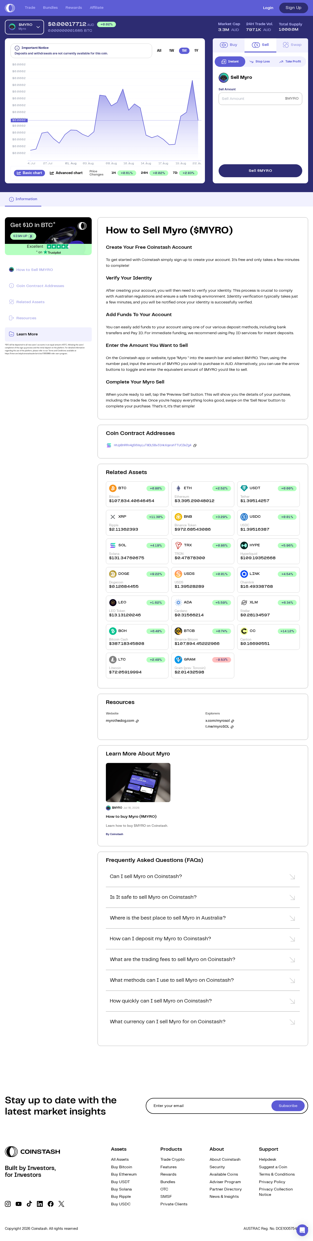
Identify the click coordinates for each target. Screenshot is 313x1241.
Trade (30, 8)
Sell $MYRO (260, 171)
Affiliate (96, 8)
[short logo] (10, 8)
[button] (203, 878)
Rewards (74, 8)
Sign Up (294, 8)
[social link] (8, 1204)
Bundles (50, 8)
